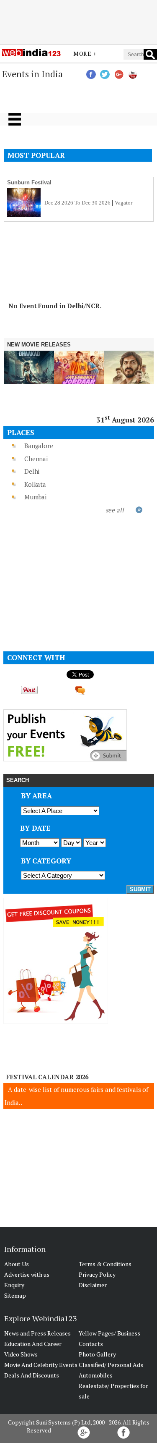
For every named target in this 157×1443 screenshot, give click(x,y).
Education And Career (33, 1344)
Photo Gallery (97, 1354)
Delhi (32, 471)
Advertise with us (26, 1274)
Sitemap (15, 1295)
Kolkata (35, 484)
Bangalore (38, 445)
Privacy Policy (97, 1274)
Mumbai (35, 497)
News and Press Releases (37, 1333)
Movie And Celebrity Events (40, 1365)
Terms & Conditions (105, 1264)
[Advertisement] (79, 22)
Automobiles (96, 1375)
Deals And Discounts (31, 1375)
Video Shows (21, 1354)
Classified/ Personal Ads (111, 1365)
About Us (16, 1264)
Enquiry (14, 1285)
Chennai (36, 458)
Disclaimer (93, 1285)
